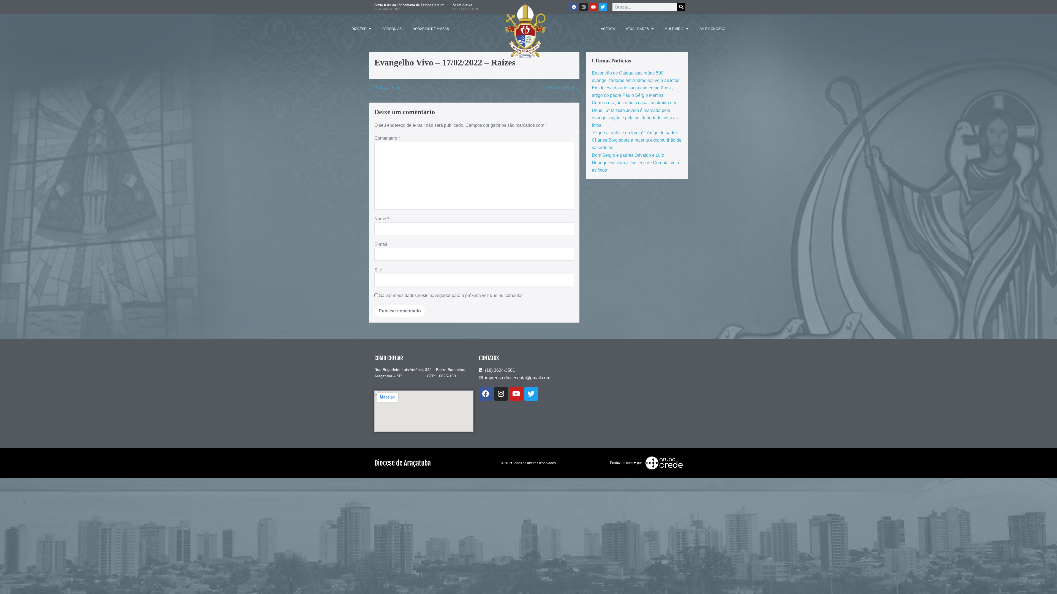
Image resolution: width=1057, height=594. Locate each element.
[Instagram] (501, 394)
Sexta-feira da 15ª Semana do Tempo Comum (409, 5)
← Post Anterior (384, 88)
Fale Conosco (712, 29)
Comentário (387, 138)
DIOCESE (359, 29)
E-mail (382, 244)
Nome (381, 218)
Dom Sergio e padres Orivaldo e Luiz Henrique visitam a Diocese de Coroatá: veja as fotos (635, 162)
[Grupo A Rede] (663, 463)
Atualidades (637, 29)
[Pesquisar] (681, 7)
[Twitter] (603, 7)
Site (378, 270)
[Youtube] (516, 394)
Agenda (608, 29)
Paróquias (392, 29)
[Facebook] (486, 394)
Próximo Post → (563, 88)
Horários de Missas (431, 29)
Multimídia (674, 29)
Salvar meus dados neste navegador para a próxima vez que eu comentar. (451, 295)
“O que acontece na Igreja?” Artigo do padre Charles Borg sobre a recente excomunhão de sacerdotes (637, 140)
